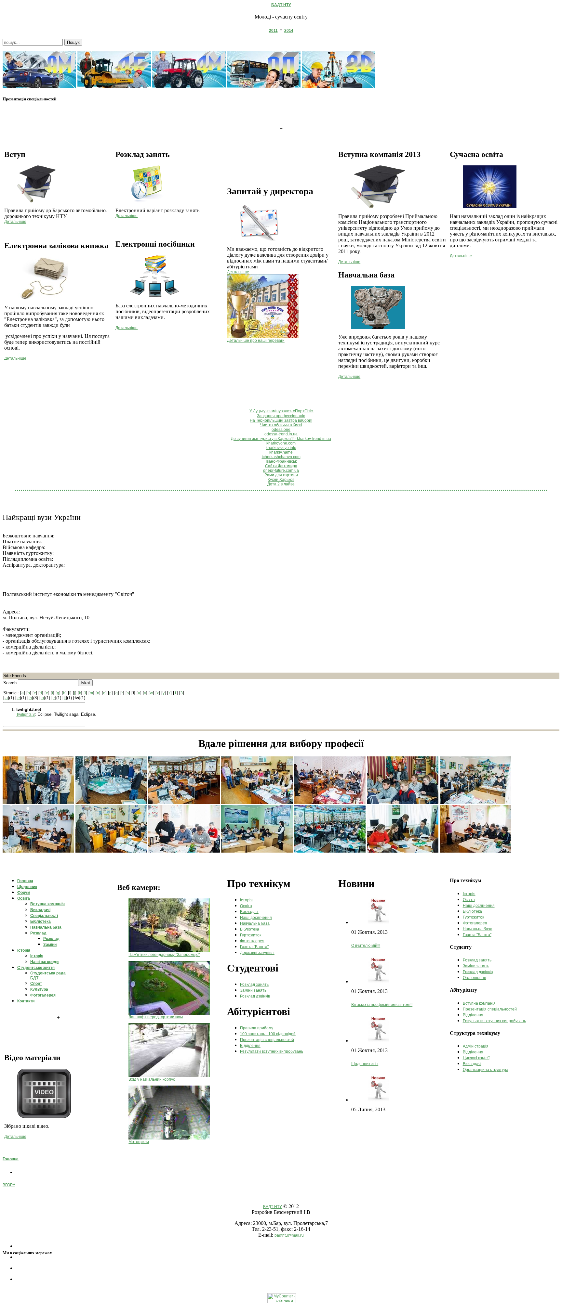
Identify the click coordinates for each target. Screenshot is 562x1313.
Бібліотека (249, 929)
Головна (11, 1159)
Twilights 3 (25, 714)
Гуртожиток (250, 935)
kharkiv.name (281, 452)
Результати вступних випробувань (271, 1051)
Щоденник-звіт (364, 1064)
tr (54, 698)
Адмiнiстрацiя (475, 1046)
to (42, 698)
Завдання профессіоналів (281, 416)
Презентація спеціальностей (267, 1039)
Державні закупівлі (257, 952)
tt (65, 698)
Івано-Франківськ (281, 461)
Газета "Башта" (254, 947)
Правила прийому (256, 1028)
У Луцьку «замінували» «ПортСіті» (281, 411)
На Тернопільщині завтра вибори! (281, 420)
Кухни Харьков (281, 479)
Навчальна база (255, 923)
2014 (288, 30)
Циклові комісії (476, 1058)
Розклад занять (254, 984)
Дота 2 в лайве (281, 484)
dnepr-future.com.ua (281, 470)
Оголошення (474, 977)
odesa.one (281, 429)
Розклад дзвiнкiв (255, 996)
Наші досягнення (256, 917)
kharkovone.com (281, 443)
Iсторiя (246, 900)
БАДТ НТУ (281, 5)
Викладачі (249, 911)
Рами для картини (281, 475)
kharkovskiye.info (281, 447)
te (18, 698)
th (30, 698)
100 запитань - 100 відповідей (268, 1034)
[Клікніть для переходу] (39, 86)
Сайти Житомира (281, 466)
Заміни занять (253, 990)
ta (6, 698)
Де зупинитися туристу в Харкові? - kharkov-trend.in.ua (281, 438)
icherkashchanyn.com (281, 457)
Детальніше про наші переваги (256, 340)
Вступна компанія (479, 1003)
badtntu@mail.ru (289, 1235)
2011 (273, 30)
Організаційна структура (485, 1069)
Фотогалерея (252, 941)
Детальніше (15, 221)
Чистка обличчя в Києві (281, 425)
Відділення (250, 1045)
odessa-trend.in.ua (281, 434)
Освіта (246, 906)
